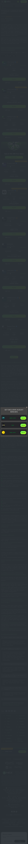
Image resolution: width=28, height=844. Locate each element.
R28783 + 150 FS (13, 418)
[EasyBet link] (3, 433)
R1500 (13, 425)
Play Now (23, 418)
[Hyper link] (3, 426)
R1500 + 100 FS (13, 432)
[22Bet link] (3, 419)
